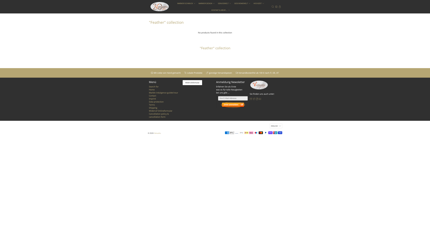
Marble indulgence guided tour (163, 92)
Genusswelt (223, 3)
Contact (152, 95)
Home (152, 89)
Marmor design (205, 3)
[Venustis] (159, 6)
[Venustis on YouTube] (260, 99)
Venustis (157, 133)
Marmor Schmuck (185, 3)
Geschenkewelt (241, 3)
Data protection (156, 101)
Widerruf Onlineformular (160, 110)
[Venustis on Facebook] (254, 99)
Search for (154, 86)
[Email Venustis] (251, 99)
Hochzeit (258, 3)
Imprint (152, 98)
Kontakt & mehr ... (219, 10)
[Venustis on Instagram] (257, 99)
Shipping (153, 107)
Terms (152, 104)
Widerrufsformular (192, 83)
